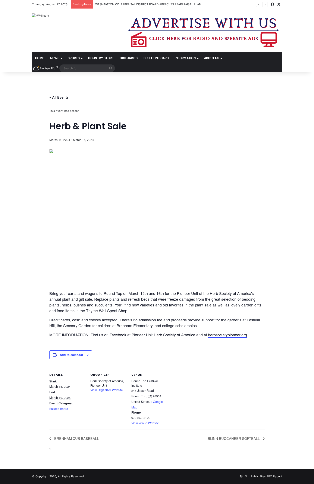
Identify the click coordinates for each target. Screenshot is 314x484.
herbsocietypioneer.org (227, 334)
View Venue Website (145, 423)
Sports (74, 58)
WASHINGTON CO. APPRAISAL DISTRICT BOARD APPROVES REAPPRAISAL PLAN (148, 4)
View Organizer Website (106, 390)
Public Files (259, 476)
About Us (211, 58)
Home (39, 58)
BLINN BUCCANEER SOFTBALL (234, 438)
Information (185, 58)
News (54, 58)
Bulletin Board (156, 58)
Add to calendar (71, 355)
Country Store (101, 58)
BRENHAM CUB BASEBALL (76, 438)
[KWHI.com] (40, 15)
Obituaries (129, 58)
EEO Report (274, 476)
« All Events (59, 97)
